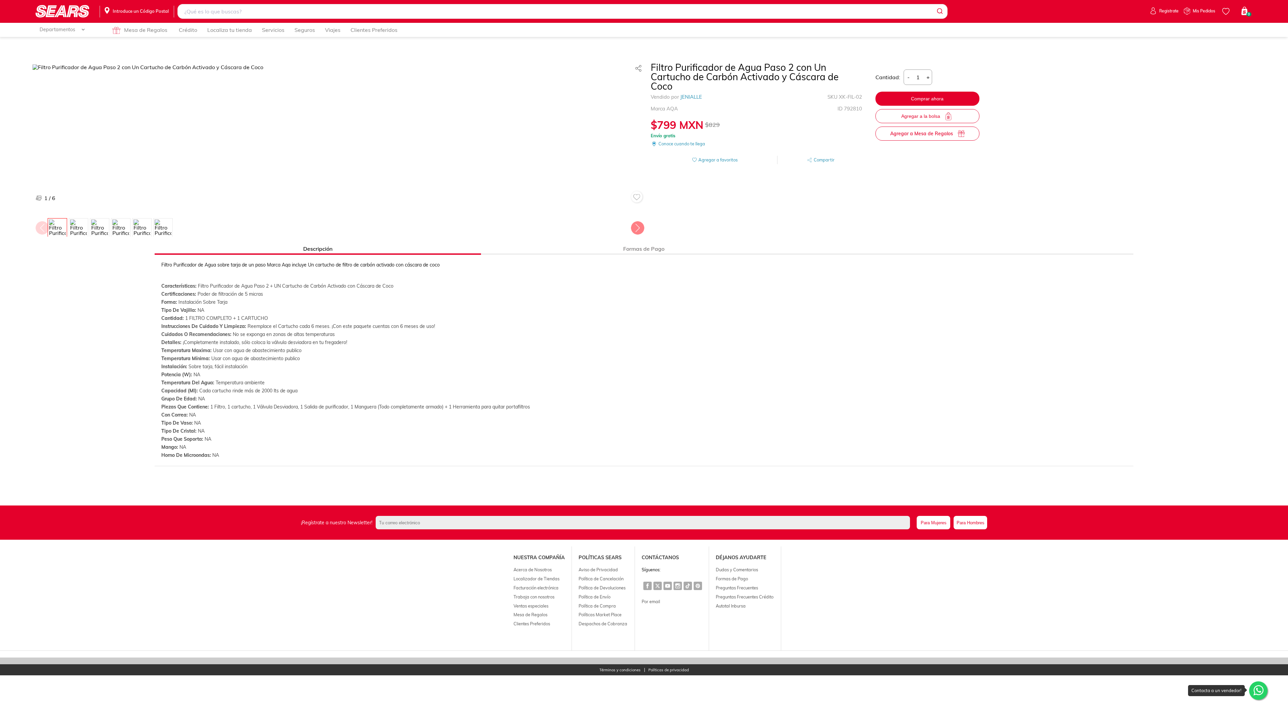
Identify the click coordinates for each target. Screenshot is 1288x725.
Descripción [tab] (317, 248)
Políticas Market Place (600, 614)
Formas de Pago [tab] (643, 248)
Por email (651, 601)
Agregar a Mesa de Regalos (921, 134)
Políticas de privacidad (668, 670)
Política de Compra (597, 606)
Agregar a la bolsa (920, 116)
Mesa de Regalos (145, 30)
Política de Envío (594, 596)
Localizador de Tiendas (536, 578)
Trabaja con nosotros (534, 596)
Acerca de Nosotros (533, 569)
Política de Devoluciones (602, 587)
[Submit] (939, 11)
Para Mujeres (934, 522)
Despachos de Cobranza (603, 623)
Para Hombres (970, 522)
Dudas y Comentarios (737, 569)
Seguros (304, 30)
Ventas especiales (531, 606)
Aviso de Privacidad (598, 569)
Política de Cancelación (601, 578)
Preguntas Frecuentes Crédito (744, 596)
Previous (42, 226)
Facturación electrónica (536, 587)
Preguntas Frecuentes (737, 587)
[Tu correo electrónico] (644, 522)
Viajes (332, 30)
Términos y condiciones (620, 670)
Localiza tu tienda (229, 30)
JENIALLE (691, 97)
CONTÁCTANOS (660, 557)
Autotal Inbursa (731, 606)
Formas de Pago (732, 578)
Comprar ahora (927, 98)
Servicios (273, 30)
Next (637, 226)
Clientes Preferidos (374, 30)
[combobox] (562, 11)
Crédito (188, 30)
